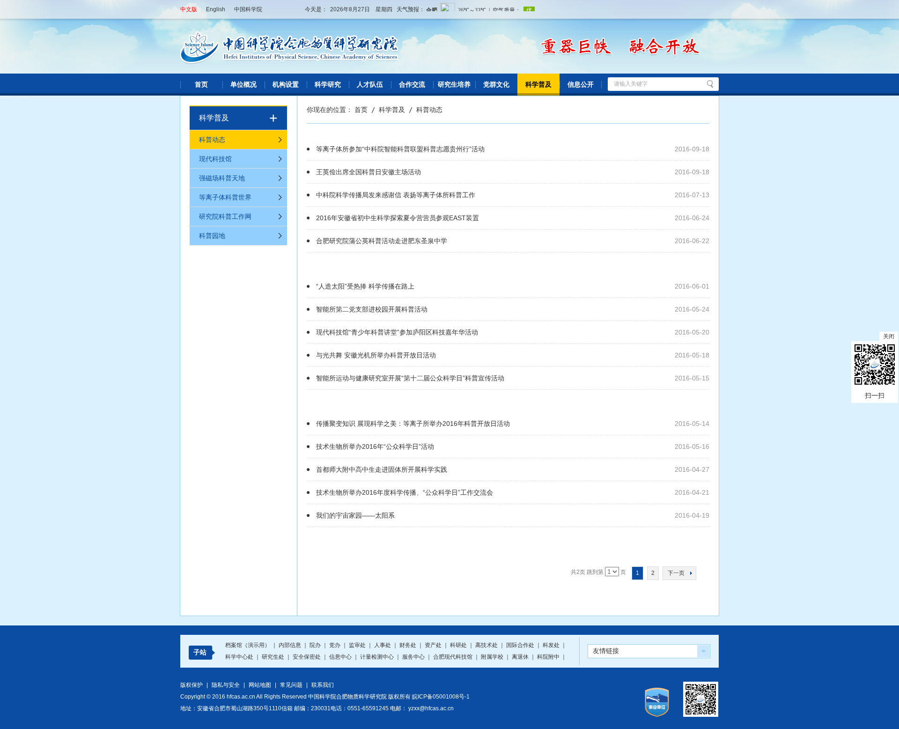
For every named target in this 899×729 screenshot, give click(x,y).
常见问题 (291, 685)
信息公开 (580, 84)
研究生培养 (454, 84)
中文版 (188, 9)
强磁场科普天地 (222, 178)
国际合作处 (521, 645)
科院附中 (549, 657)
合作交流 (412, 84)
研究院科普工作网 (225, 216)
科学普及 (538, 84)
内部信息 (290, 645)
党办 (335, 645)
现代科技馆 (215, 159)
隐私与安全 (226, 685)
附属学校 (493, 657)
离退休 (521, 657)
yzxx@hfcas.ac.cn (431, 708)
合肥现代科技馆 (453, 657)
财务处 (408, 645)
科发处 (552, 645)
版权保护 (191, 685)
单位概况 (243, 84)
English (215, 9)
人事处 (383, 645)
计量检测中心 (377, 657)
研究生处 (274, 657)
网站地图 (260, 685)
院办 (315, 645)
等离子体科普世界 (225, 197)
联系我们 (322, 685)
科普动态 (212, 139)
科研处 (459, 645)
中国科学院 (248, 9)
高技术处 (487, 645)
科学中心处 (240, 657)
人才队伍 (370, 84)
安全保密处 (307, 657)
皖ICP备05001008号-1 (441, 696)
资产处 (434, 645)
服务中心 (414, 657)
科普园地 (212, 235)
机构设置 (286, 84)
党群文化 (496, 84)
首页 (201, 84)
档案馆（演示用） (248, 645)
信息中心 (341, 657)
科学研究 (328, 84)
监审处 (358, 645)
